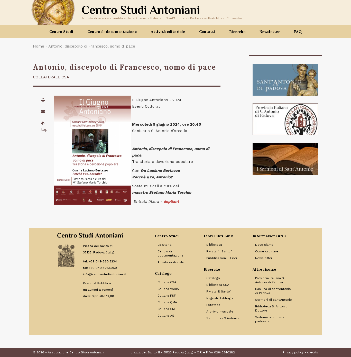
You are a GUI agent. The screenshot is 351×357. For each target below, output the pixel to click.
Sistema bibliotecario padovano (272, 319)
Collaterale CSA (51, 77)
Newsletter (270, 31)
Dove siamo (264, 244)
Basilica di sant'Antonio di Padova (273, 291)
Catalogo (213, 278)
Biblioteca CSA (217, 285)
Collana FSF (167, 295)
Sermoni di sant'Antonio (273, 299)
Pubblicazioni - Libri (221, 258)
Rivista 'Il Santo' (218, 291)
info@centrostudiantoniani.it (104, 274)
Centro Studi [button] (61, 31)
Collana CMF (167, 309)
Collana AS (166, 315)
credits (312, 352)
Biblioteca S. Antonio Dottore (271, 308)
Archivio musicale (219, 311)
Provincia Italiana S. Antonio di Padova (270, 280)
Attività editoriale (171, 262)
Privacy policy (293, 352)
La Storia (164, 244)
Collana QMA (167, 302)
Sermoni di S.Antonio (222, 318)
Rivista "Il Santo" (219, 251)
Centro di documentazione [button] (112, 31)
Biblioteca (214, 244)
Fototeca (213, 305)
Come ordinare (266, 251)
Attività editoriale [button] (168, 31)
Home (38, 46)
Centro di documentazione (170, 253)
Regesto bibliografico (222, 298)
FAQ (298, 31)
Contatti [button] (207, 31)
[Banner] (285, 80)
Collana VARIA (168, 289)
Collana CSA (167, 282)
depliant (171, 201)
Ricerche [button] (237, 31)
